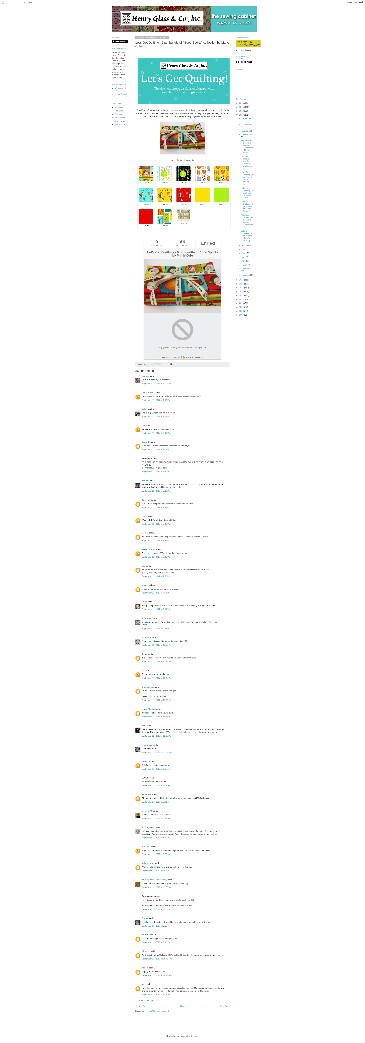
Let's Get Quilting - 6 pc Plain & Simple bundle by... (247, 178)
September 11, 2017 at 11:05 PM (156, 716)
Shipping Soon (121, 121)
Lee (143, 425)
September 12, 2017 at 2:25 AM (156, 769)
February (246, 269)
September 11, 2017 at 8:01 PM (156, 609)
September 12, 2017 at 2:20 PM (156, 926)
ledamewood (148, 863)
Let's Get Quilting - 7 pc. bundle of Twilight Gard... (247, 193)
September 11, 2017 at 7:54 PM (156, 593)
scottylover (147, 618)
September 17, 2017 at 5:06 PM (156, 994)
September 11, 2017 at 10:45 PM (157, 678)
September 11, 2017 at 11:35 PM (156, 736)
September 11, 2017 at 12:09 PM (157, 383)
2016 (241, 280)
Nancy (145, 376)
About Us (118, 107)
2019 (241, 107)
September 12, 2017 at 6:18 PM (156, 942)
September (247, 135)
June (244, 253)
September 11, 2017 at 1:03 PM (156, 400)
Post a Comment (146, 1000)
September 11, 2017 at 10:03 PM (157, 645)
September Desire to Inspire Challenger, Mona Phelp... (247, 146)
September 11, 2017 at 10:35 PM (157, 661)
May (244, 257)
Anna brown (148, 794)
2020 (241, 103)
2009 (241, 307)
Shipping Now (120, 124)
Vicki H (145, 585)
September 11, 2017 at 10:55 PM (157, 700)
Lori (144, 566)
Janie (144, 654)
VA (143, 670)
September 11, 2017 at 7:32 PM (156, 507)
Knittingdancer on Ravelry (154, 880)
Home (183, 1006)
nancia (145, 968)
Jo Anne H (147, 935)
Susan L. (146, 846)
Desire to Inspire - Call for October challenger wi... (247, 162)
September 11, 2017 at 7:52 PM (156, 576)
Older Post (224, 1006)
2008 (241, 311)
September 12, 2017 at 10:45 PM (157, 959)
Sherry (145, 918)
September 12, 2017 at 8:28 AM (156, 854)
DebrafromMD (148, 392)
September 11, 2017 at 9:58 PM (156, 628)
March (245, 265)
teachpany (147, 745)
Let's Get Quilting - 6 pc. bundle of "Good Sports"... (247, 206)
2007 (241, 315)
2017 (241, 115)
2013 (241, 291)
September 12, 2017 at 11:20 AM (157, 887)
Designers (119, 111)
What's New (119, 117)
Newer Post (141, 1006)
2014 (241, 287)
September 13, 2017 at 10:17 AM (157, 975)
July (244, 249)
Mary (144, 984)
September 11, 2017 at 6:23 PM (156, 491)
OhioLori (146, 951)
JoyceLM (146, 500)
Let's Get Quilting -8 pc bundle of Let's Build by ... (247, 236)
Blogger (194, 1036)
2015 (241, 284)
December (246, 118)
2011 (241, 299)
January (245, 275)
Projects (118, 114)
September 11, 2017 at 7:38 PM (156, 524)
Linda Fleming (149, 709)
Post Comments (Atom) (158, 1011)
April (244, 261)
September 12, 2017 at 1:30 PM (156, 909)
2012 (241, 295)
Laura (144, 516)
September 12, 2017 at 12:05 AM (157, 752)
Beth (144, 725)
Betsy (144, 409)
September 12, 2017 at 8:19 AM (156, 837)
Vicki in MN (147, 811)
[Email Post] (171, 364)
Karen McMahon (150, 549)
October (245, 131)
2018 (241, 111)
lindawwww (147, 687)
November (246, 124)
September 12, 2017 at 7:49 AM (156, 818)
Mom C (145, 533)
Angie (144, 601)
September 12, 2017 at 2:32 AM (156, 785)
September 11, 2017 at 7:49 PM (156, 557)
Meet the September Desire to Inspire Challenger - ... (247, 221)
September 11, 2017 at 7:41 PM (156, 540)
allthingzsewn (148, 827)
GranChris (147, 761)
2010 (241, 303)
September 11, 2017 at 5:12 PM (156, 449)
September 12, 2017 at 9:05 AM (156, 871)
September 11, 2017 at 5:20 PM (156, 471)
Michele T (146, 637)
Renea (145, 480)
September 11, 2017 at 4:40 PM (156, 433)
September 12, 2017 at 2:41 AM (156, 802)
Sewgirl (145, 442)
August (245, 245)
